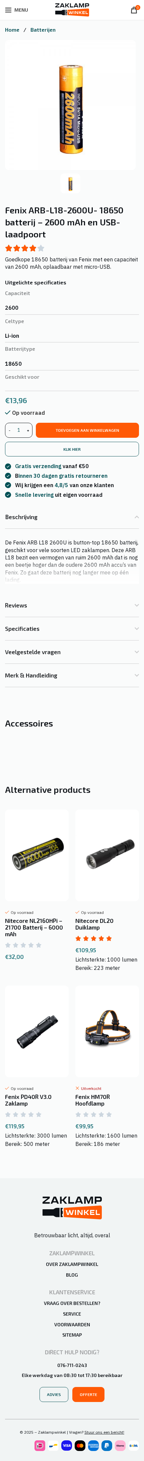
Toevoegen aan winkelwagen (87, 430)
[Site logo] (72, 9)
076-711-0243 (72, 1365)
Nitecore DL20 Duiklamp (94, 924)
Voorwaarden (72, 1324)
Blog (72, 1275)
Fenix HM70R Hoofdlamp (92, 1100)
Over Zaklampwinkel (72, 1264)
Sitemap (72, 1335)
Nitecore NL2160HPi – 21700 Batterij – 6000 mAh (34, 927)
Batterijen (43, 29)
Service (72, 1314)
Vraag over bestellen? (72, 1303)
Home (13, 29)
